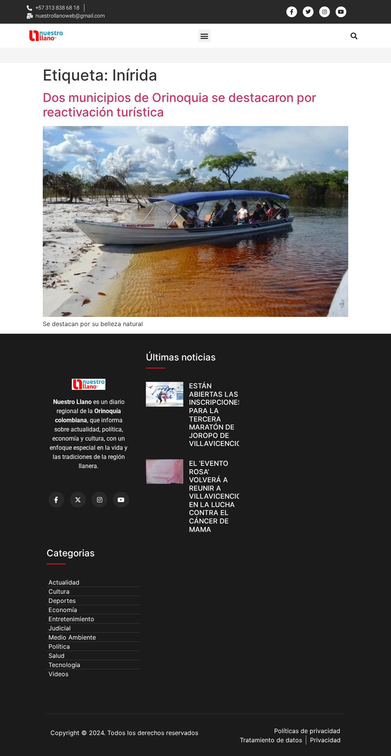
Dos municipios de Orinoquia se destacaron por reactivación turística (179, 105)
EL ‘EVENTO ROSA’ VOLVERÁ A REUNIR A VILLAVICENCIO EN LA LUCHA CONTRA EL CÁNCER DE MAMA (215, 496)
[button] (204, 35)
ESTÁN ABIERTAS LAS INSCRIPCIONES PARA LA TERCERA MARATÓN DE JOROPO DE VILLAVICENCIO (215, 414)
